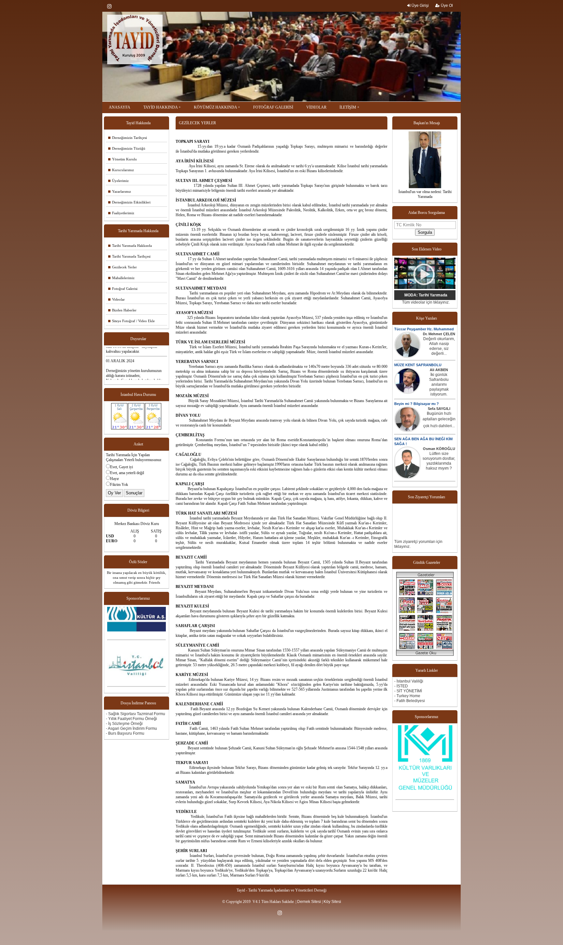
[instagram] (111, 6)
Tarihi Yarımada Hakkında (130, 246)
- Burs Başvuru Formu (125, 733)
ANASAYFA (119, 107)
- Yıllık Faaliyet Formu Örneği (131, 718)
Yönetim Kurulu (122, 159)
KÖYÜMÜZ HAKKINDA (215, 107)
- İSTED (401, 686)
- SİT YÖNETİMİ (408, 691)
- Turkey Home (407, 696)
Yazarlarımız (119, 191)
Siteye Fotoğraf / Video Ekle (131, 321)
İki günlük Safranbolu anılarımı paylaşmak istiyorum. (439, 384)
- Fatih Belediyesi (409, 700)
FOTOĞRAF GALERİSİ (273, 107)
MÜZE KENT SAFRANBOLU (417, 365)
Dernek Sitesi (309, 901)
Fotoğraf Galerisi (122, 289)
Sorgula (425, 232)
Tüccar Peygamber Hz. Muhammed (424, 329)
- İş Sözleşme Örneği (124, 723)
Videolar (116, 299)
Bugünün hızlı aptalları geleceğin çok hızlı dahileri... (439, 419)
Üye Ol (446, 5)
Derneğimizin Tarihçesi (127, 138)
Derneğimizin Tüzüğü (126, 148)
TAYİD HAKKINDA (160, 107)
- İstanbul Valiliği (408, 681)
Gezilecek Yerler (122, 267)
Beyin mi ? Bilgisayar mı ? (416, 404)
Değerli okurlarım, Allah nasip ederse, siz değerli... (439, 346)
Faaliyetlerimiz (121, 213)
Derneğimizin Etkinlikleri (129, 202)
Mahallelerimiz (121, 278)
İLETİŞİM (347, 107)
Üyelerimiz (118, 181)
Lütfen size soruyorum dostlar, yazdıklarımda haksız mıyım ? (439, 461)
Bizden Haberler (122, 310)
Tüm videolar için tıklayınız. (426, 302)
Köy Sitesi (332, 901)
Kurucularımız (121, 170)
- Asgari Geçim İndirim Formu (131, 728)
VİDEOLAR (316, 107)
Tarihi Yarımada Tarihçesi (129, 256)
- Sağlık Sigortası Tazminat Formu (135, 714)
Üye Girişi (420, 5)
